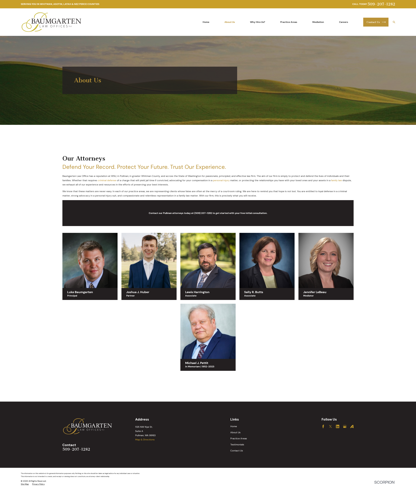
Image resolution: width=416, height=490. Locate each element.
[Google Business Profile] (344, 426)
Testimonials (237, 444)
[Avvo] (352, 426)
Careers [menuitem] (343, 22)
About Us (235, 432)
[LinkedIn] (337, 426)
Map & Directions (145, 439)
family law (336, 180)
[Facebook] (323, 426)
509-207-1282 (381, 4)
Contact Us (236, 450)
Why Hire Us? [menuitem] (257, 22)
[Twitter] (330, 426)
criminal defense (107, 180)
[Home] (51, 22)
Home (233, 426)
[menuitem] (25, 484)
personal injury (221, 180)
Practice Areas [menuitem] (288, 22)
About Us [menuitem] (229, 22)
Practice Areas (238, 438)
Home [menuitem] (206, 22)
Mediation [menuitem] (318, 22)
